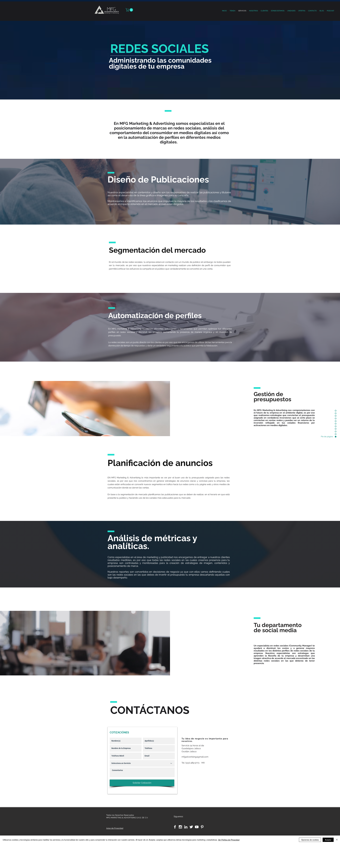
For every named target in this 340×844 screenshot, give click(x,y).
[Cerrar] (336, 840)
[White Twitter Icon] (191, 827)
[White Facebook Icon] (175, 827)
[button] (291, 10)
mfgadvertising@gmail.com (195, 757)
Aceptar (328, 839)
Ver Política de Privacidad (228, 839)
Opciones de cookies (310, 839)
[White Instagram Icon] (180, 827)
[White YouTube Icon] (196, 827)
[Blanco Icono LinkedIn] (186, 827)
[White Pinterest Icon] (202, 827)
